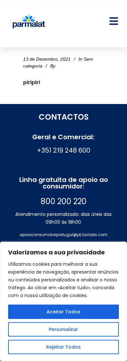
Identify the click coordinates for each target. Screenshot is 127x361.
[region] (63, 301)
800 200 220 (64, 201)
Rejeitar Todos (63, 347)
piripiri (31, 82)
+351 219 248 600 (63, 150)
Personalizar (63, 329)
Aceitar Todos (63, 311)
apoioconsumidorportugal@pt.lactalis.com (63, 234)
